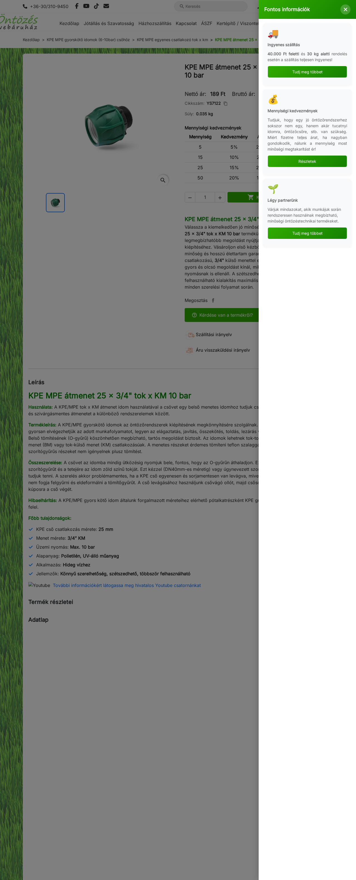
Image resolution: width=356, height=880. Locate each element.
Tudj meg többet (307, 71)
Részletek (307, 161)
